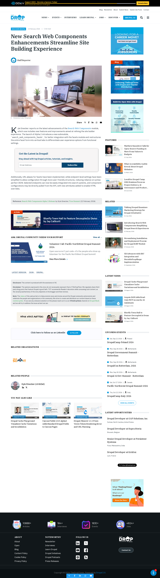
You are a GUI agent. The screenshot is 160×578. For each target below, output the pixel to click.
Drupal (39, 272)
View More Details (57, 259)
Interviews (70, 17)
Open (16, 545)
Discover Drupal (18, 29)
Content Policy (20, 553)
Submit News (123, 10)
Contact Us (126, 550)
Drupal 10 (100, 572)
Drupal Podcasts (52, 557)
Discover (113, 17)
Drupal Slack (94, 301)
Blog (101, 10)
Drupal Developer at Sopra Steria (124, 428)
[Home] (18, 18)
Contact (146, 10)
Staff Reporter (24, 60)
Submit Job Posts (136, 10)
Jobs (101, 17)
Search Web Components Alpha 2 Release (38, 201)
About (116, 10)
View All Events (127, 403)
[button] (81, 122)
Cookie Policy (20, 557)
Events (56, 17)
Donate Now (143, 3)
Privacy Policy (20, 561)
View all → (97, 237)
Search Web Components (79, 128)
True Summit (74, 201)
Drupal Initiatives (53, 553)
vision (22, 296)
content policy (18, 301)
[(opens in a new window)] (17, 3)
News (44, 17)
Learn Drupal (87, 17)
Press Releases (52, 561)
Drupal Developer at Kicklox (121, 452)
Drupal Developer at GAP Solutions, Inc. (127, 418)
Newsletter (108, 10)
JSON (31, 272)
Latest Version (19, 272)
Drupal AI (130, 18)
